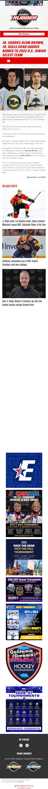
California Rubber (24, 17)
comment (8, 61)
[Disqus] (24, 348)
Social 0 (21, 745)
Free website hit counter (24, 788)
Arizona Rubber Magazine (14, 759)
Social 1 (27, 745)
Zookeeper (21, 781)
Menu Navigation (24, 34)
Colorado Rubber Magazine (33, 759)
